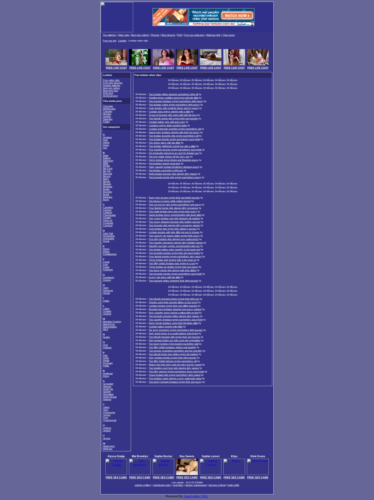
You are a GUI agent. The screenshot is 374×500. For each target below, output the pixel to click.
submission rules (162, 485)
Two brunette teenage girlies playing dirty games (174, 316)
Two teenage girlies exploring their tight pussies (173, 280)
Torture (107, 415)
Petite (106, 358)
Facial (106, 262)
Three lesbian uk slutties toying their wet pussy (173, 267)
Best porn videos (140, 35)
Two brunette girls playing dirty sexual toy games (174, 225)
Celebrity (107, 212)
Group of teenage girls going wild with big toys (173, 115)
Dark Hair (108, 233)
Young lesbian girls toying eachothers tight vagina (174, 375)
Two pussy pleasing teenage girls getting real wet (174, 222)
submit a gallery (143, 485)
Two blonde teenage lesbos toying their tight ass (174, 299)
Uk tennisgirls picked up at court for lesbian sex (174, 153)
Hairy (106, 288)
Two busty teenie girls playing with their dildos (172, 270)
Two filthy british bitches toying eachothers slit (173, 361)
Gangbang (108, 277)
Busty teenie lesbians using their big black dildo (173, 323)
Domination (109, 236)
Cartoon (107, 210)
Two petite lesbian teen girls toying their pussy (173, 211)
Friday (106, 121)
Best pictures (168, 35)
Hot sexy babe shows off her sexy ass (169, 156)
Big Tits (107, 171)
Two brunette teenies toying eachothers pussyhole (175, 273)
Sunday (107, 116)
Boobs (106, 189)
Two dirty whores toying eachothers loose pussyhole (176, 371)
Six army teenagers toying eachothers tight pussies (176, 330)
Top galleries (109, 35)
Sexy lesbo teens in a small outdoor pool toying (173, 333)
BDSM (106, 166)
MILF (105, 329)
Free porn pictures (113, 83)
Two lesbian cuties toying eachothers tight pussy (174, 104)
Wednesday (109, 108)
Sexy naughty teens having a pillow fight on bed (173, 312)
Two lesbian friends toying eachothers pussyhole (174, 139)
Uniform (107, 428)
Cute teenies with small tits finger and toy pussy (174, 108)
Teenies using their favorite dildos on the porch (173, 302)
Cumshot (108, 225)
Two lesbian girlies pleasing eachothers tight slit (173, 94)
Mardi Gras (109, 324)
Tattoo (106, 407)
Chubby (107, 217)
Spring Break (110, 397)
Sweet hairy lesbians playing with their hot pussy (174, 132)
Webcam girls (213, 35)
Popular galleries (111, 85)
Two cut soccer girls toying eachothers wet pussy (175, 204)
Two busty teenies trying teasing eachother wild (173, 344)
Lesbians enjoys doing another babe (168, 125)
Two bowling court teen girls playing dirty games (174, 368)
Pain (105, 355)
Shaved (107, 386)
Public (106, 365)
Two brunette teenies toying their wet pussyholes (174, 253)
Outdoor (107, 347)
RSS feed (108, 93)
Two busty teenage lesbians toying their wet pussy (175, 382)
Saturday (108, 119)
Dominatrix (108, 238)
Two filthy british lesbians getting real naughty (172, 347)
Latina (106, 308)
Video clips (123, 35)
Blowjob (107, 184)
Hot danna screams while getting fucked (170, 201)
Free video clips (111, 80)
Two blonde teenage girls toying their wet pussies (174, 337)
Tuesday (107, 111)
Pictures (155, 35)
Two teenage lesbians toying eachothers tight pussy (176, 101)
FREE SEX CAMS (116, 477)
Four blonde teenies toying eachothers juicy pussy (175, 256)
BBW (105, 163)
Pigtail (106, 360)
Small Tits (108, 389)
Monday (107, 114)
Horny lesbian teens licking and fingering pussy (173, 160)
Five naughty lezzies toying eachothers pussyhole (175, 149)
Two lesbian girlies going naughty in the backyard (174, 249)
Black (106, 179)
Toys (105, 417)
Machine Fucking (112, 321)
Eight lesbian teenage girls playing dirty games (173, 174)
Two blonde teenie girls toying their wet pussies (173, 118)
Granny (107, 280)
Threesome (109, 412)
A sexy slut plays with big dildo (164, 277)
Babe (105, 155)
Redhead (108, 373)
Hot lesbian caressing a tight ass (166, 170)
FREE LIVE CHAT (116, 67)
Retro (106, 376)
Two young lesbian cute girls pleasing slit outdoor (174, 218)
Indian (106, 301)
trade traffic (233, 485)
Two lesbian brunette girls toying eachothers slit (173, 136)
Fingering (108, 269)
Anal (105, 140)
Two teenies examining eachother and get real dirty (175, 350)
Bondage (107, 186)
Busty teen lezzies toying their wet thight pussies (174, 197)
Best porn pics (110, 90)
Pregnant (108, 363)
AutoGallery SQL (196, 496)
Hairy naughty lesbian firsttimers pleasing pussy (174, 167)
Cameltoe (108, 207)
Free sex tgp (109, 40)
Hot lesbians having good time (164, 163)
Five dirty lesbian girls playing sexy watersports (174, 239)
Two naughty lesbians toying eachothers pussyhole (176, 319)
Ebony (106, 249)
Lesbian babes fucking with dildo (166, 326)
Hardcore (108, 290)
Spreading (108, 394)
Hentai (106, 293)
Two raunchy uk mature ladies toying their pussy (174, 235)
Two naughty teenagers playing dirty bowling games (176, 242)
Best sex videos (111, 88)
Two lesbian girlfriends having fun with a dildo (172, 146)
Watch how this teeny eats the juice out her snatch (175, 364)
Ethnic (106, 251)
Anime (106, 142)
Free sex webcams (194, 35)
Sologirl (107, 391)
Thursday (108, 106)
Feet (105, 264)
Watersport (109, 446)
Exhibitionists (110, 254)
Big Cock (108, 168)
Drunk (106, 241)
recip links (178, 485)
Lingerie (107, 313)
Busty (106, 199)
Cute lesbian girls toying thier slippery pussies (173, 229)
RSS (179, 35)
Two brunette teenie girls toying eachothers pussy (175, 177)
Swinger (107, 399)
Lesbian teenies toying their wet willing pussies (173, 305)
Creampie (108, 223)
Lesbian (122, 40)
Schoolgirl (108, 384)
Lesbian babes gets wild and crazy (167, 122)
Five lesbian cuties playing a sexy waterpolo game (175, 378)
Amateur (107, 137)
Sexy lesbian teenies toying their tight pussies (173, 357)
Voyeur (106, 438)
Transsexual (109, 420)
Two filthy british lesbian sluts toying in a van (172, 263)
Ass (105, 147)
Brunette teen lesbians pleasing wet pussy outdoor (175, 309)
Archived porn (110, 96)
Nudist (106, 337)
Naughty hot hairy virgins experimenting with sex (174, 246)
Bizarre (107, 176)
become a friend (217, 485)
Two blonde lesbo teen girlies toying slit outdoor (173, 354)
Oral (105, 345)
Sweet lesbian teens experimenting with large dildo (175, 215)
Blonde (106, 181)
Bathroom (108, 160)
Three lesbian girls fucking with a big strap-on (172, 260)
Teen (105, 410)
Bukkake (107, 197)
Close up (107, 220)
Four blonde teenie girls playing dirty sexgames (173, 208)
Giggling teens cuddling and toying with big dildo (173, 97)
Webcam (107, 448)
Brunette (107, 192)
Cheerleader (109, 215)
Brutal (106, 194)
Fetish (106, 267)
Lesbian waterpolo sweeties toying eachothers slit (175, 129)
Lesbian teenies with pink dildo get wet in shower (174, 232)
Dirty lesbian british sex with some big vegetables (174, 340)
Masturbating (110, 326)
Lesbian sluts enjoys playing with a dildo (169, 111)
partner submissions (196, 485)
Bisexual (107, 173)
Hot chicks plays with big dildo (164, 142)
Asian (106, 145)
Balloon (107, 158)
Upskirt (107, 430)
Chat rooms (228, 35)
